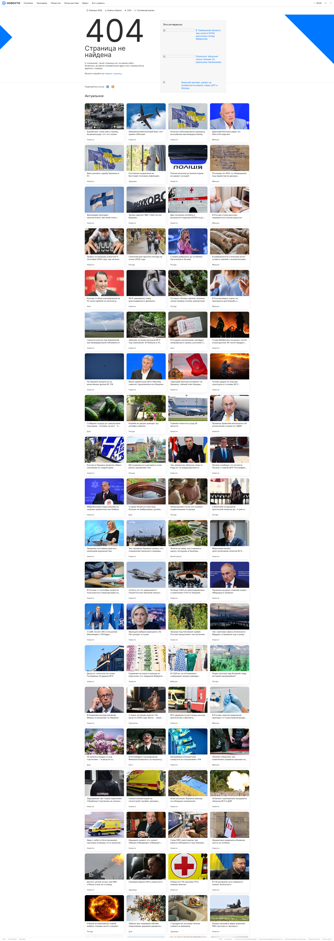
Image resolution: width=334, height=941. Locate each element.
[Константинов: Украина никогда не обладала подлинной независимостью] (187, 789)
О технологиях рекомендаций (245, 939)
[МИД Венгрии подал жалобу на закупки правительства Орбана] (104, 497)
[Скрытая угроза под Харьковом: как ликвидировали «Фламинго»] (104, 331)
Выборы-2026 (95, 10)
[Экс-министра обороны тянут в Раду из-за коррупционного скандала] (187, 456)
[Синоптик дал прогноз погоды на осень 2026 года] (146, 247)
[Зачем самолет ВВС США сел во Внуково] (146, 206)
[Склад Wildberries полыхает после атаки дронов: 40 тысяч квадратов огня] (229, 331)
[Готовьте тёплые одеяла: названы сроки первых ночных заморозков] (187, 289)
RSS (220, 939)
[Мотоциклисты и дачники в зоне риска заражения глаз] (146, 456)
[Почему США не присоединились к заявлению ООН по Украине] (187, 581)
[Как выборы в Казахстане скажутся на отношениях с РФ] (187, 748)
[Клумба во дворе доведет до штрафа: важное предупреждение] (146, 414)
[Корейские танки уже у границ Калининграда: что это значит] (104, 122)
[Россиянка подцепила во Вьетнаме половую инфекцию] (146, 164)
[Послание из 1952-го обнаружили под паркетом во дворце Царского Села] (229, 164)
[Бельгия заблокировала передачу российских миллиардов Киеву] (187, 122)
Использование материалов (295, 939)
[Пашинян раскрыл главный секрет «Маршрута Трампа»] (229, 581)
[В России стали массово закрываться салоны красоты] (229, 206)
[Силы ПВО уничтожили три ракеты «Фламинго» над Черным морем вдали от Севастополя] (187, 831)
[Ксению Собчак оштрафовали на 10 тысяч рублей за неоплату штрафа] (104, 289)
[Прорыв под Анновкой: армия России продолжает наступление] (187, 622)
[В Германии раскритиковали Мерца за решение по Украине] (104, 706)
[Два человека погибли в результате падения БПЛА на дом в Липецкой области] (187, 206)
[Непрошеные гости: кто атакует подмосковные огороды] (187, 497)
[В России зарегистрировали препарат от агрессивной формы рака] (229, 706)
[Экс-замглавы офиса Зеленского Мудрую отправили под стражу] (229, 622)
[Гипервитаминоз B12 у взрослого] (146, 873)
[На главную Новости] (13, 3)
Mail (4, 939)
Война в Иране (115, 10)
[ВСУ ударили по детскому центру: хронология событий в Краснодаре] (187, 706)
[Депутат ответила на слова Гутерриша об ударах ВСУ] (104, 664)
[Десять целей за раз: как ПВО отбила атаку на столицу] (104, 873)
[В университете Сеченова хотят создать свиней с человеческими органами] (229, 247)
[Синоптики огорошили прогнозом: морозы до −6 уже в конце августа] (229, 497)
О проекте (228, 939)
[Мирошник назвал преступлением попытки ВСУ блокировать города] (229, 539)
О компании (12, 939)
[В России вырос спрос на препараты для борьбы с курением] (229, 289)
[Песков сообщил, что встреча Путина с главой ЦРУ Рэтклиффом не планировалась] (229, 456)
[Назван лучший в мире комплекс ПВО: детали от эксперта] (229, 914)
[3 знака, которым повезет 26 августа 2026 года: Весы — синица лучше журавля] (146, 706)
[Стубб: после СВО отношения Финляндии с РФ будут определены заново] (104, 622)
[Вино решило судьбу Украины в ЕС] (104, 164)
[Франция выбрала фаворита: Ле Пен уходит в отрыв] (146, 622)
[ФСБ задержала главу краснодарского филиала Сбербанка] (146, 289)
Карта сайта (327, 939)
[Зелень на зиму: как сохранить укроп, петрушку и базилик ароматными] (187, 539)
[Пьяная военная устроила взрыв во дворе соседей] (187, 164)
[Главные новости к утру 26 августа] (187, 414)
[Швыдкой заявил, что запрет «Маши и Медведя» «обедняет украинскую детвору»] (146, 831)
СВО (129, 10)
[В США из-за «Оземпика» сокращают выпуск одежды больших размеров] (187, 664)
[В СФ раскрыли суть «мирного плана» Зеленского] (229, 873)
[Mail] (4, 3)
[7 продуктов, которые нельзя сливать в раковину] (187, 914)
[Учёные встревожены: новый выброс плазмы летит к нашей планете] (104, 914)
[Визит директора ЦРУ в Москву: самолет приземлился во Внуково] (146, 372)
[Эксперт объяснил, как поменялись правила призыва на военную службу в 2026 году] (229, 748)
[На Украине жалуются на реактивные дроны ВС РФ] (104, 372)
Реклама (22, 939)
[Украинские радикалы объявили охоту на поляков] (229, 831)
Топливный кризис (146, 10)
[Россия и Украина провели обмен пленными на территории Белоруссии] (104, 456)
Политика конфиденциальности (271, 939)
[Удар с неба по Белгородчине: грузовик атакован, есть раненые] (104, 831)
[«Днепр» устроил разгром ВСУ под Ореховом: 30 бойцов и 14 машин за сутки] (146, 331)
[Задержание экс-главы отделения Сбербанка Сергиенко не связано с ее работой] (104, 789)
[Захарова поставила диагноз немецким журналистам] (104, 539)
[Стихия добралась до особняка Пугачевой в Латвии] (187, 247)
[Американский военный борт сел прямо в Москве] (146, 122)
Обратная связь (314, 939)
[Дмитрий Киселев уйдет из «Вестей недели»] (229, 122)
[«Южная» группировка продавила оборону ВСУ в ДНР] (229, 789)
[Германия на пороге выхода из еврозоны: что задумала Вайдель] (146, 664)
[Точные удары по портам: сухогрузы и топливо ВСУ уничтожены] (229, 372)
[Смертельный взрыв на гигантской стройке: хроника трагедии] (146, 789)
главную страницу (113, 73)
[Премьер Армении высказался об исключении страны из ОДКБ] (229, 414)
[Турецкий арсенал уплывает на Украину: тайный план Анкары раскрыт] (187, 372)
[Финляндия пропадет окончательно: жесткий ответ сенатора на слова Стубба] (104, 206)
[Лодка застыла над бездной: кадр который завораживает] (229, 664)
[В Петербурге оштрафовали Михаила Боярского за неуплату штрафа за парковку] (146, 748)
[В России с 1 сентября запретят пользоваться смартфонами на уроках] (104, 581)
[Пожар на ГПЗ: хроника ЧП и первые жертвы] (187, 873)
